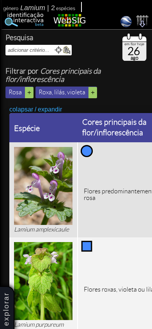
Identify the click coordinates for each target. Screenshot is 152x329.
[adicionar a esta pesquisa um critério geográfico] (67, 50)
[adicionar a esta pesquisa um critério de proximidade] (59, 50)
